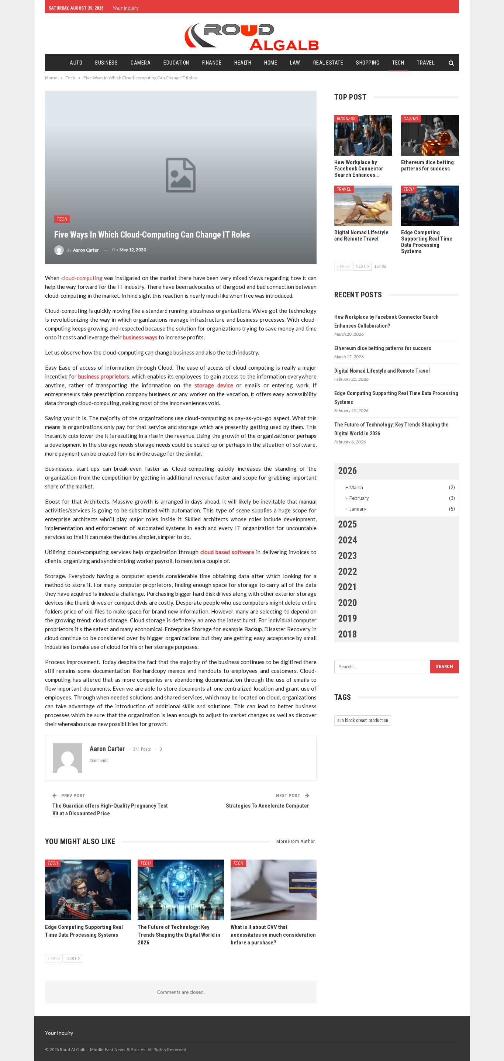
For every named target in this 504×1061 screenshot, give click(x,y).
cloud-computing (82, 277)
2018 (347, 634)
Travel (425, 63)
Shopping (367, 63)
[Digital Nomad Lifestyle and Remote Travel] (363, 206)
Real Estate (328, 63)
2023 (347, 555)
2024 (347, 540)
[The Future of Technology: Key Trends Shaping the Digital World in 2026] (181, 890)
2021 (347, 587)
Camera (141, 63)
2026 (347, 471)
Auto (76, 63)
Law (295, 63)
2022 (347, 571)
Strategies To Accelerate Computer (267, 805)
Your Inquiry (126, 8)
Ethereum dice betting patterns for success (382, 348)
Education (176, 63)
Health (242, 63)
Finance (212, 63)
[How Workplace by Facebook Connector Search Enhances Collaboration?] (363, 135)
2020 (347, 603)
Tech (398, 63)
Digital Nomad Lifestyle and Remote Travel (382, 371)
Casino (411, 118)
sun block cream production (362, 720)
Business (106, 63)
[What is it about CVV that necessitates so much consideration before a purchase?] (274, 890)
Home (270, 63)
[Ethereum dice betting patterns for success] (430, 135)
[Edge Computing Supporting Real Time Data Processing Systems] (88, 890)
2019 (347, 618)
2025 (347, 524)
